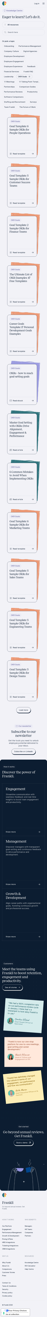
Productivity (32, 92)
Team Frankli (9, 107)
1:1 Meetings (9, 82)
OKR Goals (22, 76)
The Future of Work (27, 107)
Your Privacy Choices (18, 1310)
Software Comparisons (13, 97)
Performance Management (30, 46)
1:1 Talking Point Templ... (29, 82)
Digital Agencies (30, 51)
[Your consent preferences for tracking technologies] (4, 1313)
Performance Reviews (13, 92)
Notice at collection (11, 1314)
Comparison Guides (27, 87)
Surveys (33, 102)
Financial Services (11, 71)
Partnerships (9, 87)
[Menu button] (43, 3)
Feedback (31, 66)
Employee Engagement (14, 61)
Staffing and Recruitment (14, 102)
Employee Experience (13, 66)
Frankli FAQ (28, 71)
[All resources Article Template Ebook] (23, 25)
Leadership (8, 76)
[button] (23, 710)
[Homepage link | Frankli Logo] (4, 3)
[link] (36, 3)
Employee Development (14, 56)
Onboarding (9, 46)
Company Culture (11, 51)
